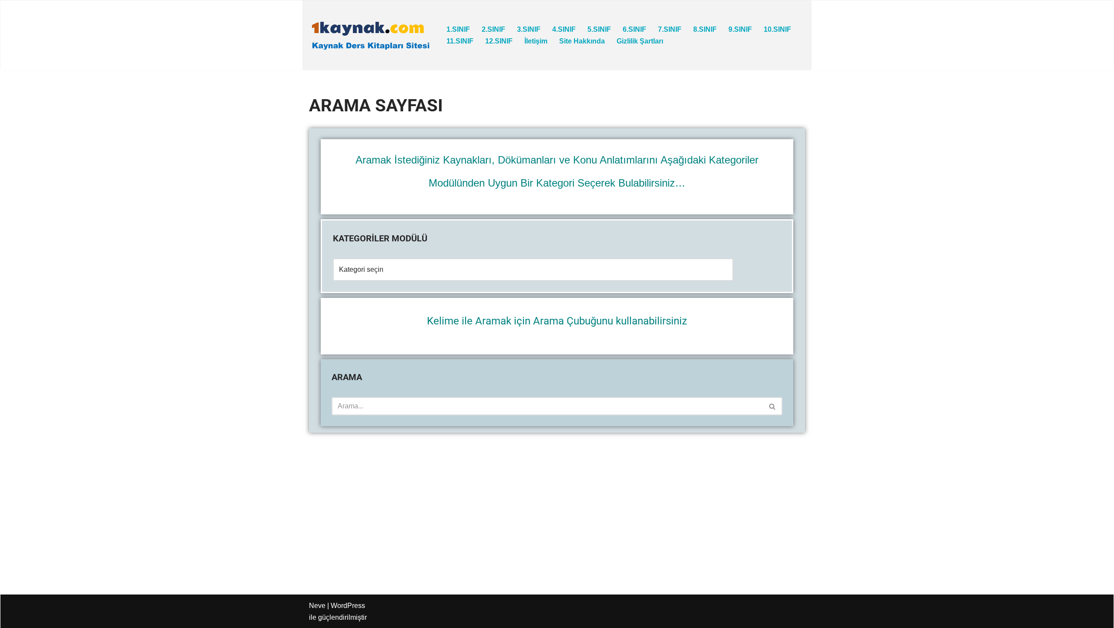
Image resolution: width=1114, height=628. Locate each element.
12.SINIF (499, 41)
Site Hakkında (582, 41)
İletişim (535, 41)
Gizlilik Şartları (640, 41)
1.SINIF (458, 29)
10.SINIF (777, 29)
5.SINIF (599, 29)
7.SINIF (669, 29)
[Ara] (772, 406)
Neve (317, 605)
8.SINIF (705, 29)
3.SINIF (528, 29)
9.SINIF (740, 29)
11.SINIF (459, 41)
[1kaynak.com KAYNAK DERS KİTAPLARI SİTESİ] (370, 35)
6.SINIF (634, 29)
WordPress (348, 605)
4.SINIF (564, 29)
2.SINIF (493, 29)
